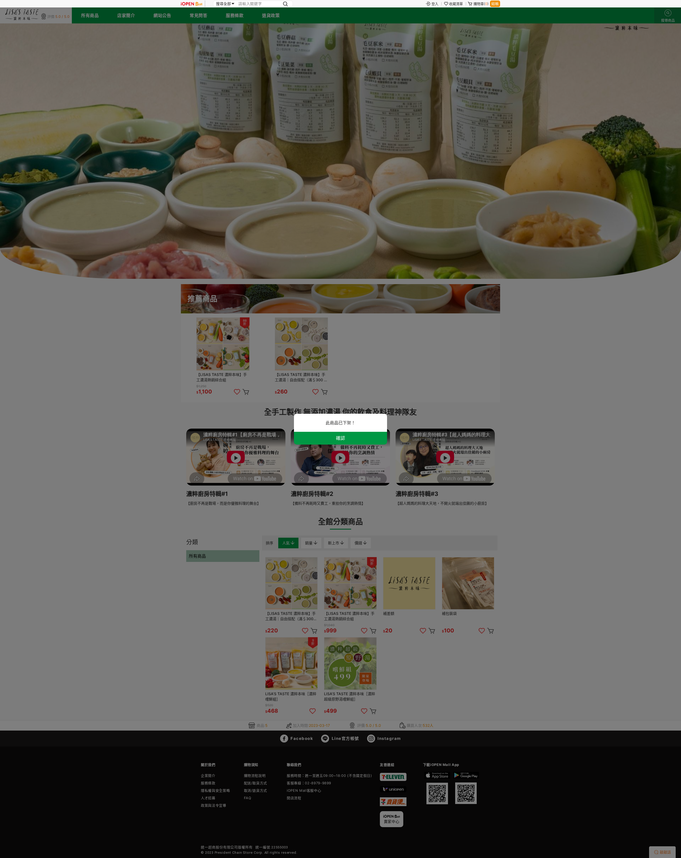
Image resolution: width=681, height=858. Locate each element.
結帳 (495, 3)
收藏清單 (456, 4)
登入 (434, 4)
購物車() (481, 4)
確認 (340, 438)
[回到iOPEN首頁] (191, 4)
